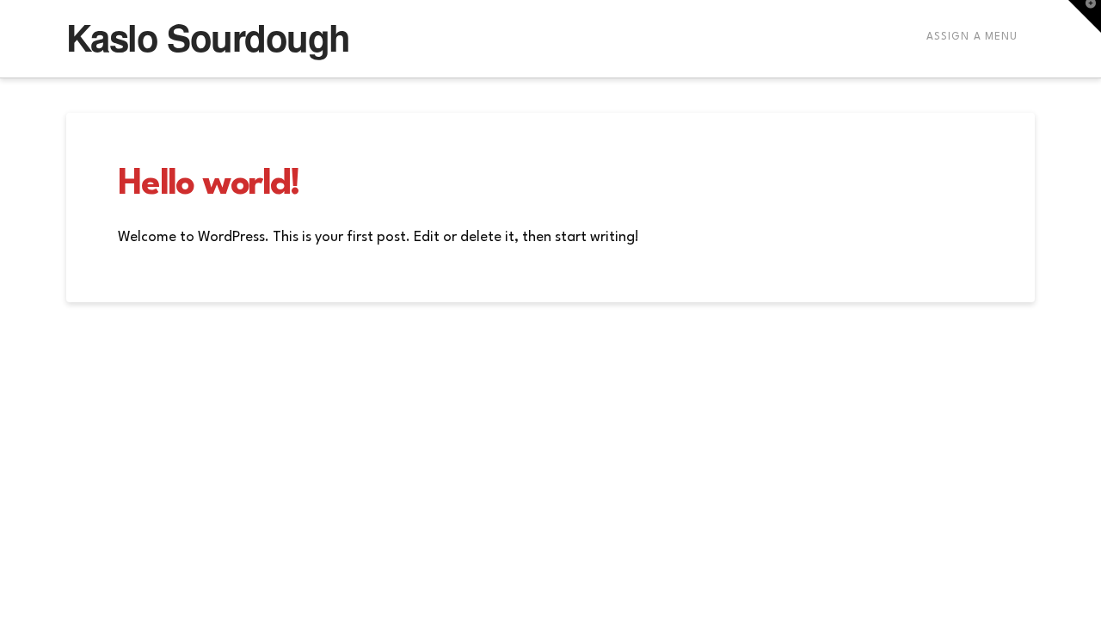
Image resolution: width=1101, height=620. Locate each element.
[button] (1084, 16)
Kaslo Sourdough (208, 37)
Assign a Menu (972, 37)
